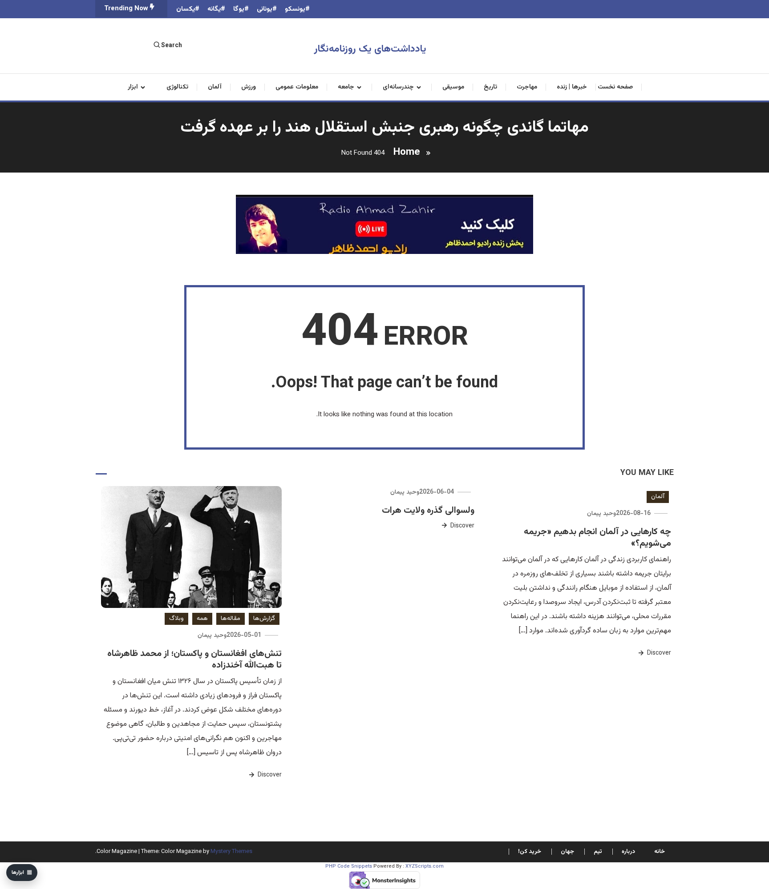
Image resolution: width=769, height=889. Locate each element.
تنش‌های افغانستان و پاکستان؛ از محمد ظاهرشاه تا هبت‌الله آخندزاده (194, 659)
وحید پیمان (601, 514)
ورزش (248, 87)
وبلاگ (176, 619)
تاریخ (490, 87)
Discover (658, 653)
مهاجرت (527, 87)
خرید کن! (529, 852)
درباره (628, 852)
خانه (659, 852)
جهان (567, 852)
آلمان (215, 87)
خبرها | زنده (572, 87)
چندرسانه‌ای (398, 87)
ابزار (133, 87)
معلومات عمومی (296, 87)
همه (202, 619)
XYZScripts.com (424, 866)
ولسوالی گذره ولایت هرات (428, 510)
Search (171, 46)
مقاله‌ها (230, 619)
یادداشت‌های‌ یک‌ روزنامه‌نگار (370, 49)
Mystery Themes (231, 851)
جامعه (346, 87)
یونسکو (295, 9)
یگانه (214, 9)
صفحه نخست (615, 87)
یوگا (238, 9)
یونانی (264, 9)
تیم (598, 852)
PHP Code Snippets (348, 866)
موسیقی (453, 87)
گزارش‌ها (264, 619)
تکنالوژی (177, 87)
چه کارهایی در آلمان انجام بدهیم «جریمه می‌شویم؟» (597, 538)
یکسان (185, 9)
